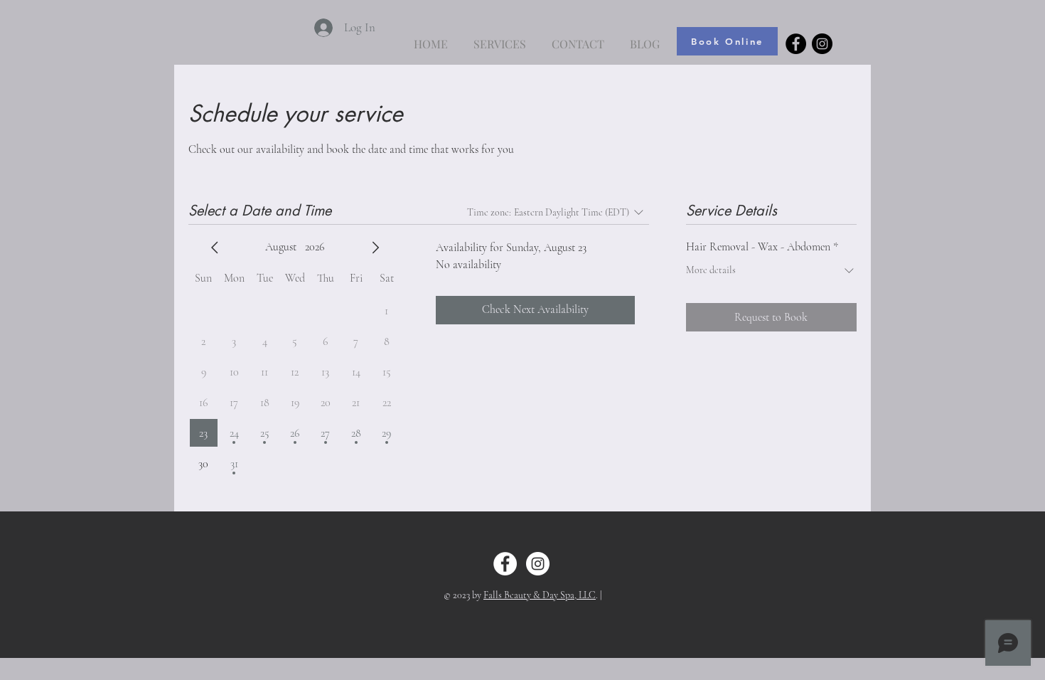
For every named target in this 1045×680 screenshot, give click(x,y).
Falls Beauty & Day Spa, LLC (539, 595)
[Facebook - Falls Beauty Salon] (796, 43)
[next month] (375, 247)
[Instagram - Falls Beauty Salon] (822, 43)
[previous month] (214, 247)
